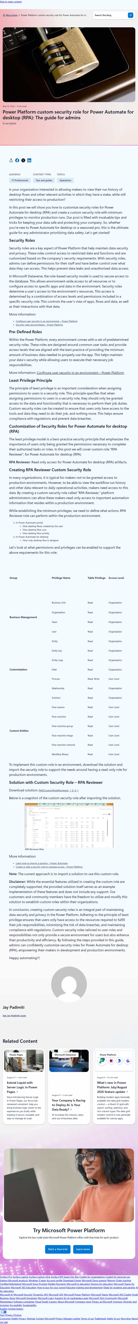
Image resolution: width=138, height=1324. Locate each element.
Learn (19, 863)
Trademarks (100, 1318)
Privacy (59, 1318)
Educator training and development (84, 1287)
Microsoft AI (6, 1294)
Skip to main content (11, 1)
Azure (12, 1298)
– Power (52, 863)
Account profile (54, 1280)
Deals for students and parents (119, 1287)
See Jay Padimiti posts (14, 1015)
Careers (53, 1301)
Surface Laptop (20, 1277)
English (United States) (11, 1308)
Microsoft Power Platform (77, 1294)
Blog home (11, 15)
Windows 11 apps (37, 1280)
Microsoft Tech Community (103, 1298)
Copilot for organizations (92, 1277)
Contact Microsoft (45, 1318)
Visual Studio (41, 1301)
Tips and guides (44, 180)
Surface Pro (6, 1277)
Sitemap (31, 1318)
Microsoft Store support (94, 1280)
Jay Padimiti (10, 123)
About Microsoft (66, 1301)
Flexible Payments (57, 1284)
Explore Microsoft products (14, 1280)
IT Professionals (20, 180)
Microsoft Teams (99, 1294)
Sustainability (30, 1305)
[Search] (130, 15)
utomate (62, 863)
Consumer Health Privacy (13, 1318)
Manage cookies (71, 1318)
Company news (83, 1301)
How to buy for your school (51, 1287)
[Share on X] (23, 160)
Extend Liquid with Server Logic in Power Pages (22, 1087)
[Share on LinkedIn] (29, 160)
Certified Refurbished (10, 1284)
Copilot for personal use (118, 1277)
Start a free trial (57, 1249)
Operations (65, 180)
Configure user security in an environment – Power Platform (47, 321)
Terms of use (87, 1318)
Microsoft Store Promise (34, 1284)
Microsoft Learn (46, 1298)
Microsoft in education (78, 1284)
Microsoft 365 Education (24, 1287)
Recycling (126, 1318)
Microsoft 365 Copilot (120, 1294)
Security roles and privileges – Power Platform (39, 324)
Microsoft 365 (56, 1294)
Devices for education (102, 1284)
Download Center (72, 1280)
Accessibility (16, 1305)
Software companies (23, 1301)
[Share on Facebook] (17, 160)
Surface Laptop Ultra (39, 1277)
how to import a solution (35, 863)
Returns (111, 1280)
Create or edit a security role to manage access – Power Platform (49, 866)
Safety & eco (113, 1318)
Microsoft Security (22, 1294)
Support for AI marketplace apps (71, 1298)
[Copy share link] (11, 160)
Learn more (83, 1251)
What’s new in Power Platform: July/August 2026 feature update (112, 1087)
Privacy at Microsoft (102, 1301)
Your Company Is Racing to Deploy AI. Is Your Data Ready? (68, 1104)
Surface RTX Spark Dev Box (65, 1277)
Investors (118, 1301)
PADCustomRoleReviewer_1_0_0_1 (58, 790)
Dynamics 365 (40, 1294)
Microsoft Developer (26, 1298)
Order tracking (123, 1280)
